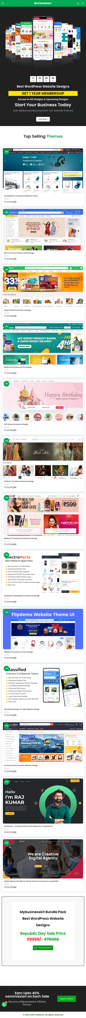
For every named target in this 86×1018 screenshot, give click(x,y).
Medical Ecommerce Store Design (18, 367)
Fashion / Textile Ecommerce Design (19, 481)
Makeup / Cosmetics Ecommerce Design (20, 538)
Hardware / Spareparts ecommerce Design (22, 596)
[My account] (78, 3)
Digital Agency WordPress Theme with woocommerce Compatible (31, 881)
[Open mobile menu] (3, 3)
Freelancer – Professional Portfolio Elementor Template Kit (28, 826)
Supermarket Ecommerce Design (17, 310)
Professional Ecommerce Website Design (21, 765)
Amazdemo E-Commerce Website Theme (21, 196)
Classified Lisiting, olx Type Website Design (21, 709)
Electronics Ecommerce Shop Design (19, 253)
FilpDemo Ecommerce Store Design (18, 652)
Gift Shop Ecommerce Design (16, 424)
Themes (6, 199)
